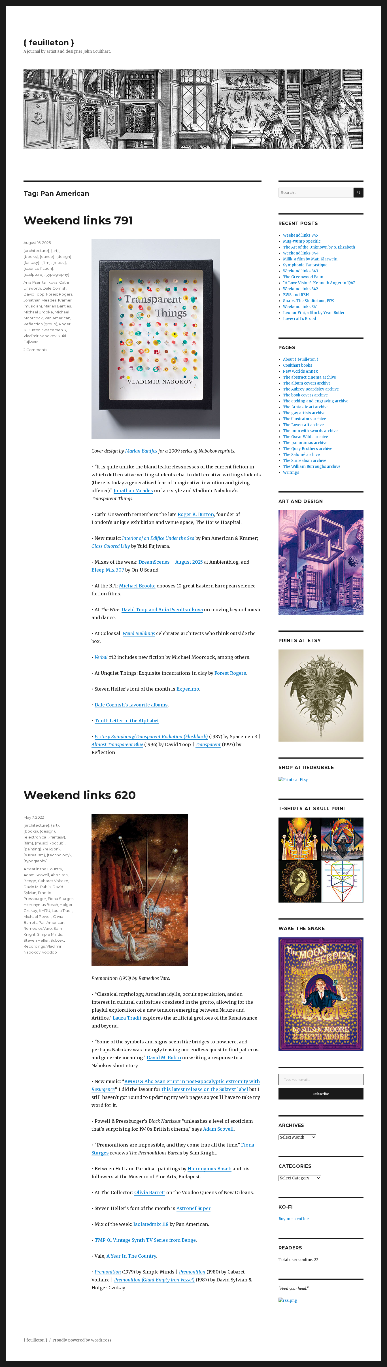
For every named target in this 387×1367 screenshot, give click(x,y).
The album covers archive (307, 383)
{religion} (51, 849)
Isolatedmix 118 (151, 1224)
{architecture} (36, 250)
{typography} (57, 274)
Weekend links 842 (300, 288)
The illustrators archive (304, 419)
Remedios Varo (38, 928)
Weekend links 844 (301, 253)
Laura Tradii (127, 1018)
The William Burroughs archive (312, 466)
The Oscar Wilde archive (305, 436)
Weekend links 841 (300, 306)
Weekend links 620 (80, 795)
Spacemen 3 (54, 330)
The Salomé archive (301, 454)
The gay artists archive (304, 413)
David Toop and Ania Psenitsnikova (162, 609)
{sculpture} (34, 274)
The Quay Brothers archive (307, 448)
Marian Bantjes (141, 451)
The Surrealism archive (304, 460)
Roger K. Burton (196, 514)
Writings (291, 472)
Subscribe (321, 1094)
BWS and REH (296, 294)
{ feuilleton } (49, 42)
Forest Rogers (230, 673)
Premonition (108, 1272)
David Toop (34, 294)
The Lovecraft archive (303, 425)
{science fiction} (38, 268)
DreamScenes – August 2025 (171, 562)
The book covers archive (305, 395)
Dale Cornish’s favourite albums (131, 705)
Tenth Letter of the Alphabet (127, 720)
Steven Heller (36, 940)
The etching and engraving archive (315, 401)
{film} (46, 262)
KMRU (44, 910)
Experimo (188, 689)
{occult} (57, 843)
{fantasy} (31, 262)
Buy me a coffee (293, 1219)
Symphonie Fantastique (305, 265)
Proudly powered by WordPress (81, 1340)
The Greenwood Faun (303, 277)
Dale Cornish (54, 288)
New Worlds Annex (300, 371)
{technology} (59, 855)
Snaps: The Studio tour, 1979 (308, 300)
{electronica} (36, 837)
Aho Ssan (59, 875)
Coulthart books (297, 365)
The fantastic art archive (306, 407)
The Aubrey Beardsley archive (311, 389)
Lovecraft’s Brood (299, 318)
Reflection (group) (40, 324)
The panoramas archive (305, 442)
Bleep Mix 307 (108, 570)
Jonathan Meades (133, 490)
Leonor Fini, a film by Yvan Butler (314, 312)
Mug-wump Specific (301, 241)
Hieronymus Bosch (209, 1168)
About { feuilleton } (300, 359)
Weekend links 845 (300, 235)
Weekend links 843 (300, 271)
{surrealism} (34, 855)
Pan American (57, 318)
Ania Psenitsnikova (41, 282)
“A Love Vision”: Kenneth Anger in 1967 (319, 283)
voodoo (49, 952)
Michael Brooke (137, 586)
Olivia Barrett (149, 1192)
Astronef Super (193, 1208)
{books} (31, 256)
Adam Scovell (218, 1129)
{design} (63, 256)
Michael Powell (37, 916)
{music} (59, 262)
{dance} (47, 256)
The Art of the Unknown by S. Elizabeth (319, 247)
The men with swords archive (310, 430)
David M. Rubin (164, 1057)
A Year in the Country (43, 869)
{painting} (32, 849)
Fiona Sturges (60, 898)
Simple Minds (49, 934)
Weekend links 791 (78, 220)
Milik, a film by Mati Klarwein (310, 259)
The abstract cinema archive (309, 377)
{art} (55, 250)
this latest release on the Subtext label (205, 1089)
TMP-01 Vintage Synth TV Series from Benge (145, 1240)
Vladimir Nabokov (40, 336)
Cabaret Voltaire (53, 880)
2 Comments (35, 349)
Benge (30, 880)
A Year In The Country (131, 1256)
